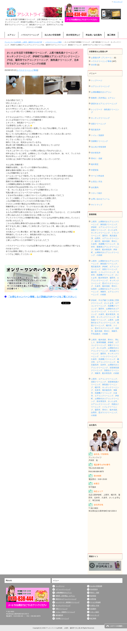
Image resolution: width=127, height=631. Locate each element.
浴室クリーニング (98, 124)
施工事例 (111, 35)
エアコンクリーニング (100, 86)
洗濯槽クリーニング (99, 141)
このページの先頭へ (116, 626)
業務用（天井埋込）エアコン (103, 98)
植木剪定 (94, 164)
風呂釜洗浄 (95, 130)
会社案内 (94, 187)
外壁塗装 (94, 170)
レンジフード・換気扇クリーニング (105, 110)
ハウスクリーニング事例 (27, 70)
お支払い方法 (96, 181)
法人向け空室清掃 (98, 147)
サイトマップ (96, 205)
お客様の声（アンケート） (102, 58)
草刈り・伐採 (96, 158)
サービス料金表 (97, 176)
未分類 (94, 65)
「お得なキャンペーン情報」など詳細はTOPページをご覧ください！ (42, 296)
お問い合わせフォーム (100, 199)
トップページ (96, 80)
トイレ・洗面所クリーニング (65, 612)
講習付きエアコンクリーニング (104, 104)
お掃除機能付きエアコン (101, 92)
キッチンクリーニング (100, 118)
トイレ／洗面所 (97, 135)
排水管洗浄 (95, 153)
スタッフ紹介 (96, 193)
